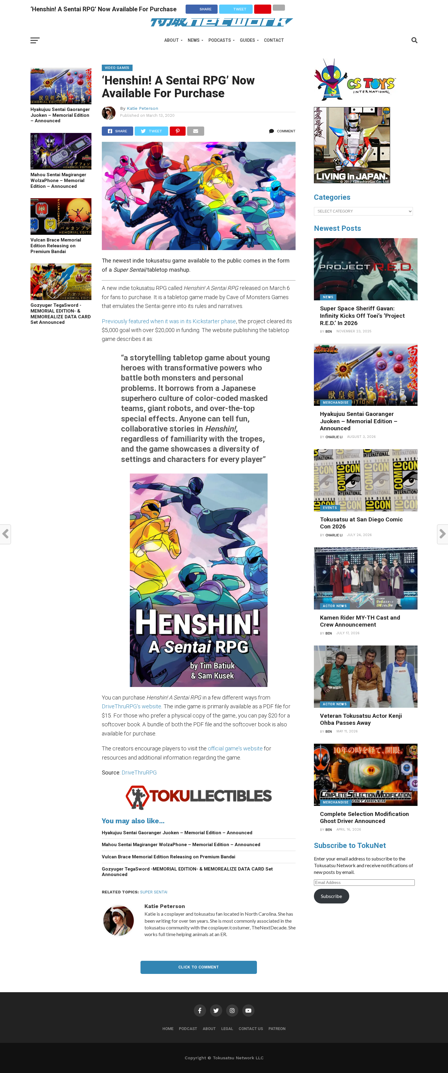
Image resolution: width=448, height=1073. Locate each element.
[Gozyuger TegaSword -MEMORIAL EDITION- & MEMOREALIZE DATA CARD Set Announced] (60, 298)
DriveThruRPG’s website (131, 706)
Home (167, 1028)
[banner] (352, 181)
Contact (274, 40)
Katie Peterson (142, 108)
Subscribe (331, 896)
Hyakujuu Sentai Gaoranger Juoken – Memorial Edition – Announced (60, 115)
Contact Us (251, 1028)
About (171, 40)
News (194, 40)
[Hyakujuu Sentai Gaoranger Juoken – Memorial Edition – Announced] (60, 102)
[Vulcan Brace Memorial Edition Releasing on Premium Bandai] (60, 233)
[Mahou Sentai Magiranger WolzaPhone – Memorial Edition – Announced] (60, 167)
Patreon (277, 1028)
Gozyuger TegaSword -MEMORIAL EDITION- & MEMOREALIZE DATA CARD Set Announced (60, 313)
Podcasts (219, 40)
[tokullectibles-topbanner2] (199, 810)
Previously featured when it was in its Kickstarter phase (169, 321)
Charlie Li (334, 437)
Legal (227, 1028)
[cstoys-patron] (357, 104)
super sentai (153, 892)
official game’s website (235, 748)
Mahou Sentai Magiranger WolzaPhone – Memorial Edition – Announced (58, 180)
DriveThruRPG (139, 772)
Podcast (188, 1028)
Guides (247, 40)
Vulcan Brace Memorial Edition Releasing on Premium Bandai (55, 245)
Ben (328, 332)
